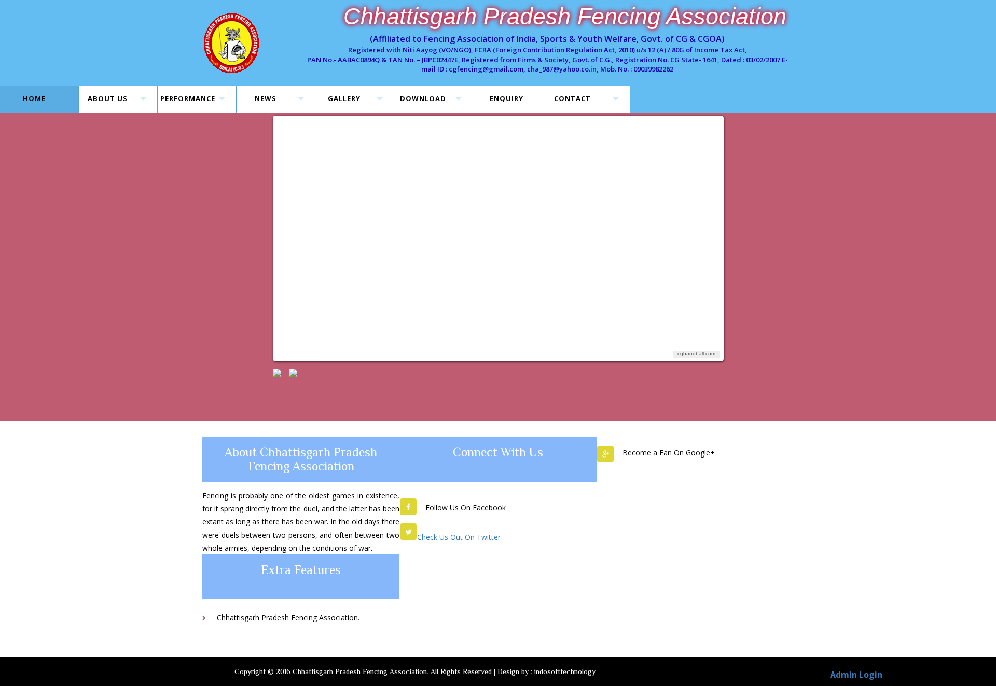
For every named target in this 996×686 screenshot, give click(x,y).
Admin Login (856, 674)
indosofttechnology (565, 671)
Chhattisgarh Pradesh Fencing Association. (288, 617)
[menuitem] (277, 373)
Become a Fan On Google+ (668, 453)
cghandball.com (696, 353)
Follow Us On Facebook (465, 507)
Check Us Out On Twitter (459, 537)
